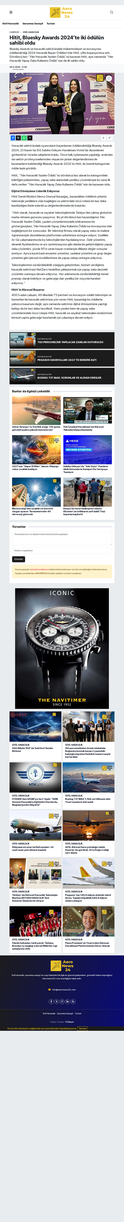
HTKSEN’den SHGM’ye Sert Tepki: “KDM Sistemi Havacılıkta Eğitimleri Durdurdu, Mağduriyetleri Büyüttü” (35, 802)
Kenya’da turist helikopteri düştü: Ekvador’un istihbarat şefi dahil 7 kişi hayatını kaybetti (84, 511)
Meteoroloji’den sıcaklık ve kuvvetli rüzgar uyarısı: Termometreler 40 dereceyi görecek (32, 511)
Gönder (18, 559)
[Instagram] (62, 1001)
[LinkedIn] (67, 1001)
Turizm (51, 23)
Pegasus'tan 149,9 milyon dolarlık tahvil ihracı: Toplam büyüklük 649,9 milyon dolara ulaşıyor (88, 898)
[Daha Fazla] (29, 137)
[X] (56, 1001)
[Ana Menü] (11, 12)
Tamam (82, 1028)
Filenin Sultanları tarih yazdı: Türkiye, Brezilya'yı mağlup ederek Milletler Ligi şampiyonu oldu (34, 946)
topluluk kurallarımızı (39, 569)
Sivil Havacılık (10, 23)
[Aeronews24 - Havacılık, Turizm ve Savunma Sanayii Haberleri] (61, 12)
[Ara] (111, 12)
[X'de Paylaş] (18, 137)
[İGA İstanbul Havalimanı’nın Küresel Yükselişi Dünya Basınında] (87, 410)
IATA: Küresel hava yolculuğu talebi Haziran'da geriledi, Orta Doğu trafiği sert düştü (87, 850)
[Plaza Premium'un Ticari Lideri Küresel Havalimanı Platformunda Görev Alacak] (88, 921)
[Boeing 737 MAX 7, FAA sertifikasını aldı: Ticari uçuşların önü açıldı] (88, 777)
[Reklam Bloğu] (62, 648)
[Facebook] (51, 1001)
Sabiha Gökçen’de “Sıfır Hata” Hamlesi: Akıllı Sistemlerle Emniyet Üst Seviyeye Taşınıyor (85, 469)
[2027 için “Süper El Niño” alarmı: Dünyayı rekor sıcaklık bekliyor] (36, 449)
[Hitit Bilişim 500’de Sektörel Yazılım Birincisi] (35, 726)
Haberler (14, 32)
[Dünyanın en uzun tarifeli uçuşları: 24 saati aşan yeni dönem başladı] (35, 825)
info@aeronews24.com (64, 990)
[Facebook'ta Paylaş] (13, 137)
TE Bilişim (69, 1022)
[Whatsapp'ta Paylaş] (24, 137)
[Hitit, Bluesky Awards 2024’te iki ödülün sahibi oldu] (62, 103)
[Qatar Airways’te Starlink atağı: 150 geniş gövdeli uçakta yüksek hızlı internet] (36, 410)
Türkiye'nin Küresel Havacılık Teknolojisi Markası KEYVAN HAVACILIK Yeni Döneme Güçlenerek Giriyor (34, 898)
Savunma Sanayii (32, 23)
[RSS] (72, 1001)
